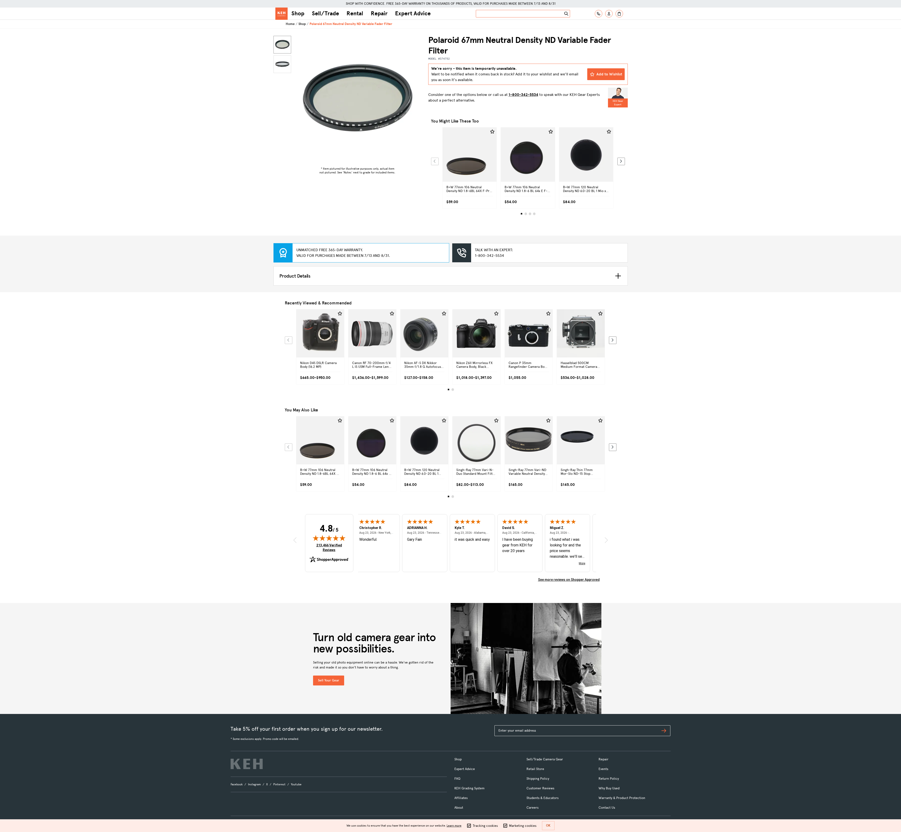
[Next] (621, 161)
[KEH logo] (247, 764)
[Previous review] (295, 540)
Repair (379, 13)
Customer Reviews (540, 788)
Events (603, 769)
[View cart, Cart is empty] (619, 13)
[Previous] (435, 161)
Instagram (254, 784)
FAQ (457, 779)
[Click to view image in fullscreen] (358, 100)
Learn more (454, 825)
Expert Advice (413, 13)
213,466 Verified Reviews (330, 547)
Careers (532, 808)
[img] (329, 538)
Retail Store (535, 769)
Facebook (237, 784)
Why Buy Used (609, 788)
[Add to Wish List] (492, 131)
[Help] (598, 13)
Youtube (296, 784)
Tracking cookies (485, 826)
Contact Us (607, 808)
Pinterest (279, 784)
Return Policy (609, 779)
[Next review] (606, 540)
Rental (355, 13)
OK (548, 826)
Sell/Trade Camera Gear (544, 759)
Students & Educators (542, 798)
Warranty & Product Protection (622, 798)
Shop (297, 13)
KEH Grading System (469, 788)
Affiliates (461, 798)
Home (290, 24)
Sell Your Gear (328, 680)
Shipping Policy (537, 779)
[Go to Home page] (281, 14)
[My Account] (609, 13)
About (458, 808)
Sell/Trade (325, 13)
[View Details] (470, 159)
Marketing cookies (522, 826)
